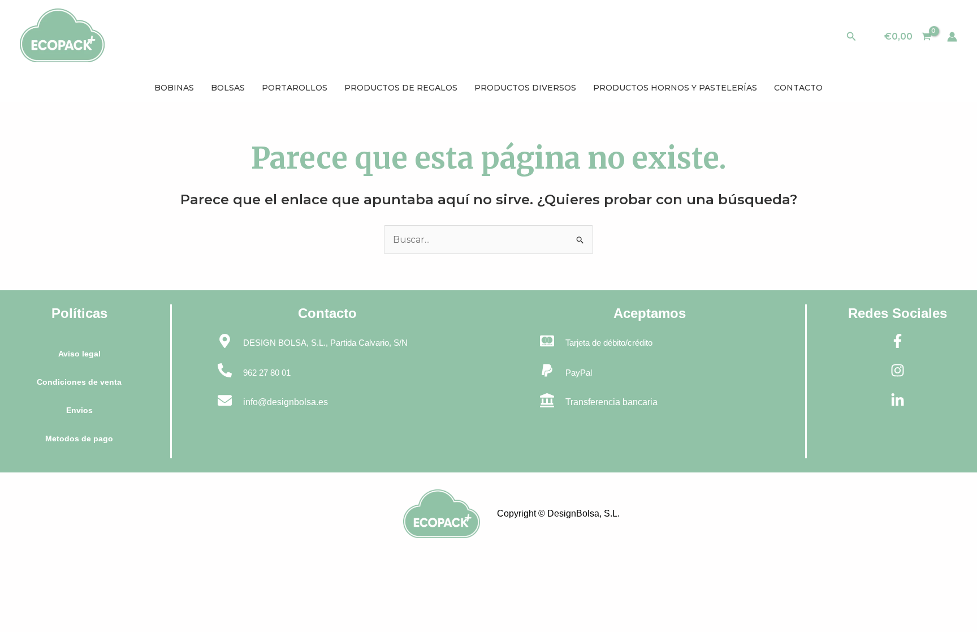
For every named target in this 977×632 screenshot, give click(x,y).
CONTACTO (798, 88)
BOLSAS (228, 88)
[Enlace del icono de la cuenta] (952, 37)
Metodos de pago (79, 438)
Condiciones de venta (79, 381)
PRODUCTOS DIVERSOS (525, 88)
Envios (79, 410)
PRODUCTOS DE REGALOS (400, 88)
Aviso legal (79, 353)
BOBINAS (174, 88)
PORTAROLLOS (294, 88)
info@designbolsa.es (285, 402)
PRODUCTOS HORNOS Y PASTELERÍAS (675, 88)
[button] (851, 36)
